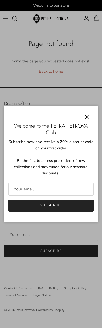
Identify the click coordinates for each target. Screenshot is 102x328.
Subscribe (50, 205)
